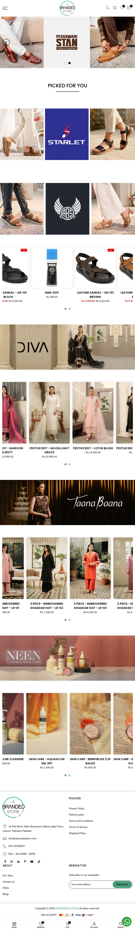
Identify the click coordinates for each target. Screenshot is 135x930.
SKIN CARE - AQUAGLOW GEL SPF (57, 761)
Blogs (6, 894)
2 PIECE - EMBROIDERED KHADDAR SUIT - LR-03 (100, 606)
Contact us (9, 881)
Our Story (8, 875)
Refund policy (76, 814)
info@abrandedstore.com (22, 838)
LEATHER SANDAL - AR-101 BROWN (95, 295)
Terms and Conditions (81, 820)
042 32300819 (16, 846)
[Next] (128, 42)
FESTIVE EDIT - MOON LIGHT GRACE (57, 450)
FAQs (6, 888)
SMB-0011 (52, 293)
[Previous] (6, 42)
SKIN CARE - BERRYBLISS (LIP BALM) (100, 761)
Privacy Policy (76, 808)
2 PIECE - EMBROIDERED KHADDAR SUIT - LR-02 (56, 606)
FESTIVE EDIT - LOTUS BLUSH (100, 448)
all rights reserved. (89, 908)
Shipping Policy (77, 833)
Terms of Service (78, 827)
